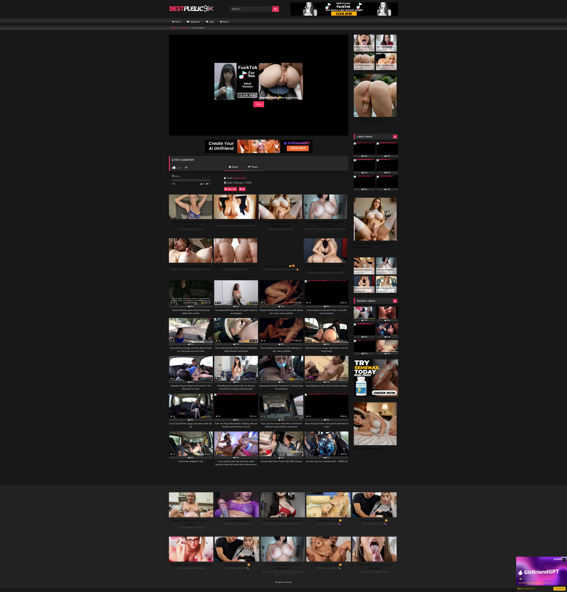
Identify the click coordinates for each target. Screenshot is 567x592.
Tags (211, 22)
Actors (226, 22)
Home (178, 22)
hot (243, 189)
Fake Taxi (183, 28)
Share (254, 167)
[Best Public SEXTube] (191, 9)
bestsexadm (239, 178)
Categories (195, 22)
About (234, 167)
